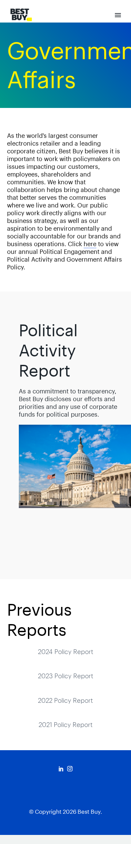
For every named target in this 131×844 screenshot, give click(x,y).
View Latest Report (70, 537)
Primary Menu (118, 15)
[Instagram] (70, 768)
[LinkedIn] (61, 768)
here (90, 244)
